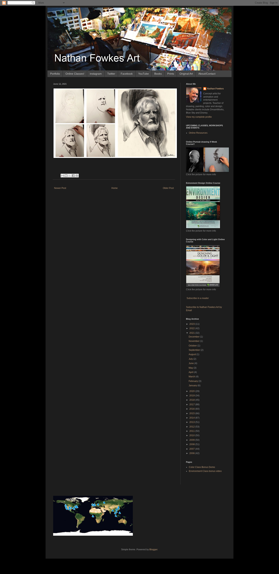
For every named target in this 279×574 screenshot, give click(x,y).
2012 (192, 426)
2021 (192, 333)
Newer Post (60, 188)
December (194, 336)
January (193, 385)
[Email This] (62, 175)
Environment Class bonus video (205, 471)
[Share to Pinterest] (77, 175)
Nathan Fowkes (215, 88)
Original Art (186, 73)
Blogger (153, 549)
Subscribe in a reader (198, 298)
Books (158, 73)
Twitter (111, 73)
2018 (192, 400)
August (192, 354)
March (192, 376)
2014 (192, 417)
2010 (192, 435)
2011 (192, 431)
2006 (192, 453)
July (191, 359)
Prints (170, 73)
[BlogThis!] (66, 175)
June (191, 363)
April (191, 372)
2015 (192, 413)
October (193, 345)
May (191, 368)
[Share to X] (70, 175)
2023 (192, 324)
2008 (192, 444)
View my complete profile (199, 117)
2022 (192, 328)
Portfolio (55, 73)
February (194, 381)
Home (114, 188)
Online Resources (198, 133)
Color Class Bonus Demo (202, 467)
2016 (192, 409)
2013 (192, 422)
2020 (192, 391)
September (195, 350)
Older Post (168, 188)
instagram (96, 73)
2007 (192, 449)
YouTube (143, 73)
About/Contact (206, 73)
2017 (192, 404)
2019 (192, 395)
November (194, 341)
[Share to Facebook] (73, 175)
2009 (192, 440)
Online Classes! (74, 73)
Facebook (127, 73)
